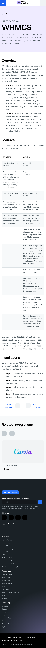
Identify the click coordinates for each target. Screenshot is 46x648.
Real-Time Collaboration (10, 558)
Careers (4, 609)
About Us (5, 606)
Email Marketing (7, 549)
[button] (43, 3)
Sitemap (4, 598)
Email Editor (6, 552)
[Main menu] (3, 3)
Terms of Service (31, 637)
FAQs (3, 586)
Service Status (7, 583)
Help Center (6, 577)
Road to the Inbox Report (10, 592)
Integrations (9, 14)
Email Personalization (9, 561)
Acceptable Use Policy (9, 640)
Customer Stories (8, 574)
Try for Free (6, 627)
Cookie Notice (18, 637)
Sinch (4, 621)
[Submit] (40, 502)
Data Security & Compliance (11, 567)
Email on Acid (6, 618)
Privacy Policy (6, 637)
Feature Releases (7, 540)
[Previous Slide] (4, 433)
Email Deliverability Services (11, 564)
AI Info (4, 612)
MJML (4, 555)
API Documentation (8, 580)
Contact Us (5, 624)
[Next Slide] (12, 433)
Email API (5, 546)
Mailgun (4, 615)
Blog (3, 595)
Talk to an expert (10, 492)
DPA (20, 640)
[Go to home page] (23, 2)
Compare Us (6, 589)
